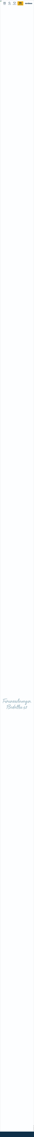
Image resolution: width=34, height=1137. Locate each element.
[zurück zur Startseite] (28, 3)
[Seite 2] (18, 1129)
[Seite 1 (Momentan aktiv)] (16, 1129)
